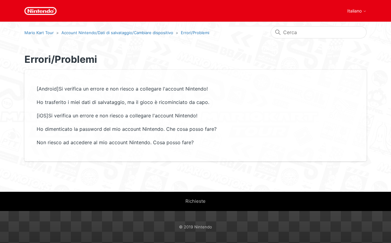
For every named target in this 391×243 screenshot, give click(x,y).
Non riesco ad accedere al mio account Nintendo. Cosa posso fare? (115, 142)
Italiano (355, 11)
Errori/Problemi (195, 32)
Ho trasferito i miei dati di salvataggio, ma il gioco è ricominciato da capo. (123, 102)
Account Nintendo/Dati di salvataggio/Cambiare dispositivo (117, 32)
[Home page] (40, 11)
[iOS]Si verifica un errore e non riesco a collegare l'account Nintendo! (117, 116)
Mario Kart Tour (39, 32)
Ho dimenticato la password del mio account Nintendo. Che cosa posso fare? (127, 129)
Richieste (195, 201)
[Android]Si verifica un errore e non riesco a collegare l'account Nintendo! (122, 89)
